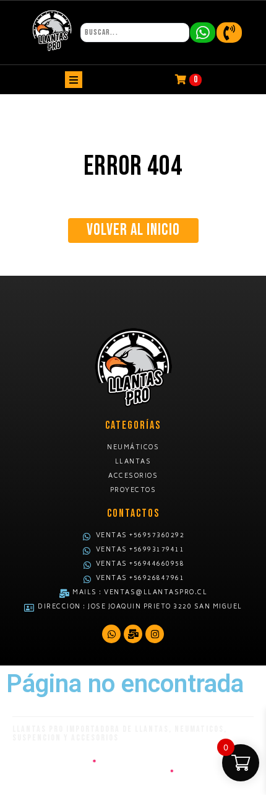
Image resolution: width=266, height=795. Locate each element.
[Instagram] (154, 634)
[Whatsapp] (111, 634)
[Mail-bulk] (133, 634)
